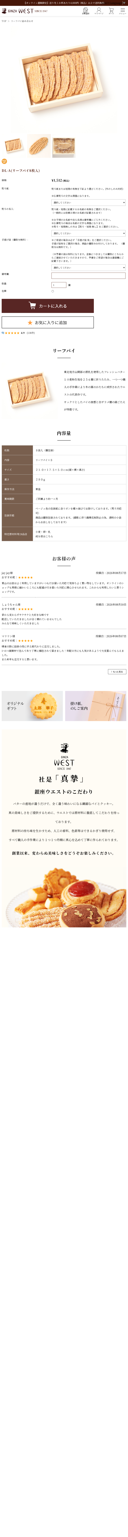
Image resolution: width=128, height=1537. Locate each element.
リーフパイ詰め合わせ (22, 21)
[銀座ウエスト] (25, 11)
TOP (4, 21)
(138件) (31, 333)
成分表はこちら (44, 536)
